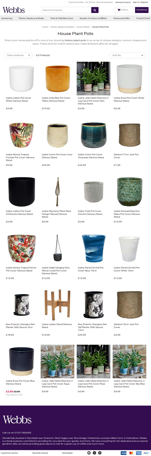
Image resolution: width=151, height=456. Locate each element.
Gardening (6, 18)
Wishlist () (123, 2)
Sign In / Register (140, 2)
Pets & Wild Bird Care (62, 18)
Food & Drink (143, 18)
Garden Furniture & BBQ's (93, 18)
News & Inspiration (104, 2)
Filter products (15, 55)
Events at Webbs (76, 2)
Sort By (117, 55)
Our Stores (90, 2)
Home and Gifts (121, 18)
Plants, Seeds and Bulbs (31, 18)
